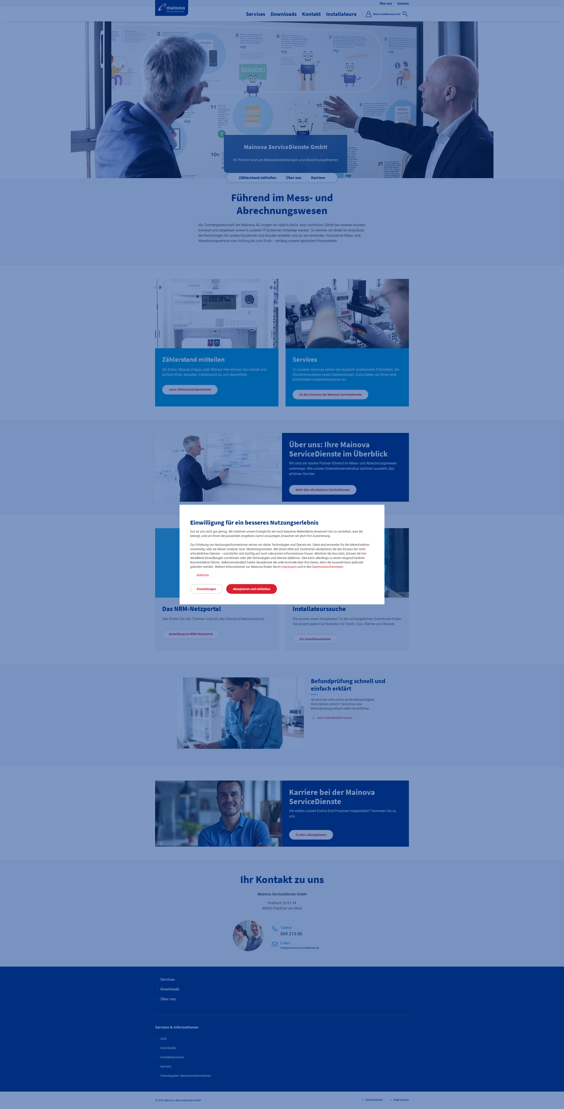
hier (363, 553)
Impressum (289, 566)
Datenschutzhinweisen (327, 566)
